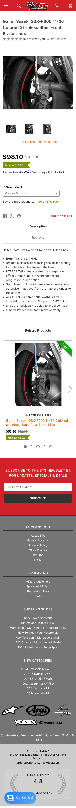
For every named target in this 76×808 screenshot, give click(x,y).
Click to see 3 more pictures (38, 141)
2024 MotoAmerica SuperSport (38, 647)
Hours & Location (38, 540)
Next (70, 389)
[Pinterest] (19, 216)
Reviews (38, 237)
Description (38, 226)
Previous (6, 389)
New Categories (38, 660)
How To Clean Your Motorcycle (38, 632)
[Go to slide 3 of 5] (38, 446)
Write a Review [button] (56, 39)
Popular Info (38, 573)
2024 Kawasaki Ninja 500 (38, 669)
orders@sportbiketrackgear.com (38, 762)
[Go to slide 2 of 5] (31, 446)
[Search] (19, 5)
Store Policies (38, 550)
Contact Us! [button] (24, 797)
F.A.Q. (38, 560)
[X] (12, 216)
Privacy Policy (38, 545)
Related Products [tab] (38, 330)
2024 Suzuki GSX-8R (38, 678)
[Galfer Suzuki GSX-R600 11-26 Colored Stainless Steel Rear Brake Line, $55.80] (38, 374)
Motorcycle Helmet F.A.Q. (38, 623)
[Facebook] (5, 216)
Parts (38, 596)
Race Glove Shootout (38, 618)
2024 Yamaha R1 (38, 693)
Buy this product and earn (31, 201)
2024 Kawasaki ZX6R (38, 673)
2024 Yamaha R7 (38, 688)
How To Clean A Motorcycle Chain (38, 637)
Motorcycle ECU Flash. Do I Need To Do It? (38, 627)
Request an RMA (38, 591)
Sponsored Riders (38, 586)
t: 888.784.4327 (38, 751)
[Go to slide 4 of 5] (44, 446)
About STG (38, 535)
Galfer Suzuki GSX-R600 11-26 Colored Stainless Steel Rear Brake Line (37, 422)
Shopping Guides (38, 609)
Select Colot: (13, 187)
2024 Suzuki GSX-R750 (38, 683)
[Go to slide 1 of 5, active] (25, 446)
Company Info (38, 527)
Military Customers (38, 581)
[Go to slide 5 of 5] (50, 446)
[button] (20, 798)
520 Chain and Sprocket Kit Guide (38, 642)
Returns (38, 555)
